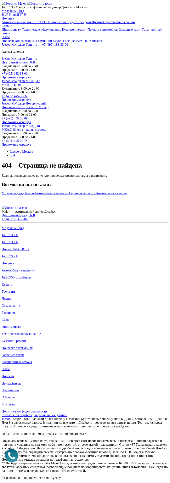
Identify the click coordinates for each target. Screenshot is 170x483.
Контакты (96, 41)
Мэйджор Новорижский (24, 103)
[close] (3, 201)
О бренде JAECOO (75, 41)
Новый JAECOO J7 (15, 249)
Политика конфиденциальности (24, 411)
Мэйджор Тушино (19, 58)
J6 (3, 14)
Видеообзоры (25, 41)
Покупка (8, 18)
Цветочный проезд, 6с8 (18, 62)
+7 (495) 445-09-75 (15, 140)
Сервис (7, 26)
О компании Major (48, 41)
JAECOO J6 (10, 235)
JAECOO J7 (10, 242)
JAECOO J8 (10, 256)
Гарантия (128, 22)
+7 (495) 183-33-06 (15, 73)
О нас (6, 37)
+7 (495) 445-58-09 (15, 118)
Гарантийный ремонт (17, 362)
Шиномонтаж (12, 29)
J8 (25, 14)
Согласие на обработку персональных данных (34, 415)
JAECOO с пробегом (51, 22)
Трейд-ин (85, 22)
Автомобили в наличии (19, 22)
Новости (8, 41)
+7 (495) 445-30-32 (15, 96)
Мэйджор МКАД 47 (21, 81)
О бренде (8, 397)
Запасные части (130, 29)
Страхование (112, 22)
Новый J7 (16, 14)
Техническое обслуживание (42, 29)
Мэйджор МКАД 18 (21, 126)
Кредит (72, 22)
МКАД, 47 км (11, 84)
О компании (10, 390)
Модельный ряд (13, 11)
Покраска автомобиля (103, 29)
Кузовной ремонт (74, 29)
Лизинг (97, 22)
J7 (7, 14)
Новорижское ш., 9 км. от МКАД (25, 107)
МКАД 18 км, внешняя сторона (24, 129)
